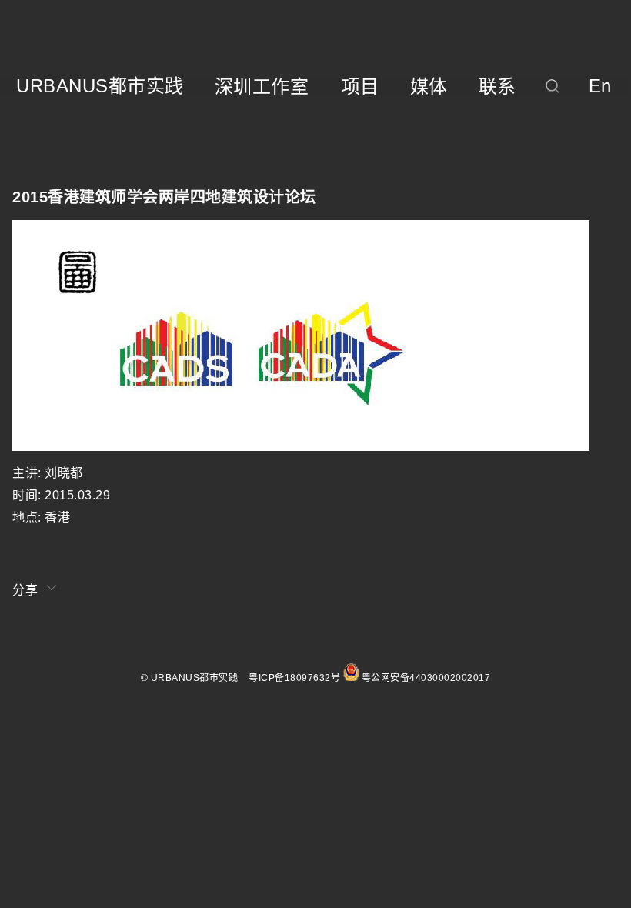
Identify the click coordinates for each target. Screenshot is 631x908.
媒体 (429, 87)
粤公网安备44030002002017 (426, 678)
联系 (497, 87)
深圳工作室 (262, 87)
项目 (360, 87)
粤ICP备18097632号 (294, 678)
